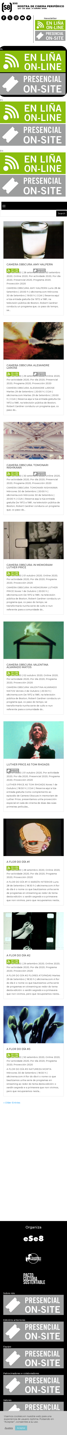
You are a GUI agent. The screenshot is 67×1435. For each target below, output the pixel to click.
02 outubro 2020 (33, 675)
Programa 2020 (42, 279)
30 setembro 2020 (33, 1057)
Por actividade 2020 (40, 276)
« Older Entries (11, 1102)
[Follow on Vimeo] (28, 17)
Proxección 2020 (16, 283)
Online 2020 (21, 276)
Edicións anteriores (14, 1320)
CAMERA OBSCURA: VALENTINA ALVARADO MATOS (27, 666)
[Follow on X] (9, 17)
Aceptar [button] (21, 1428)
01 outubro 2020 (32, 575)
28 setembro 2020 (33, 870)
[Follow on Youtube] (22, 17)
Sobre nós (9, 1293)
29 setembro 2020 (33, 963)
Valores (7, 1400)
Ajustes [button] (9, 1428)
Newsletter (50, 18)
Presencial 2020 (23, 279)
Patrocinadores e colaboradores (21, 1373)
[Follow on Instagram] (16, 17)
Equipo (7, 1346)
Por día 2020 (37, 379)
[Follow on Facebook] (3, 17)
